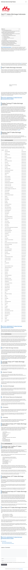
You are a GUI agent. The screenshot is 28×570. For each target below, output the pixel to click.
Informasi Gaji (4, 541)
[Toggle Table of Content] (19, 29)
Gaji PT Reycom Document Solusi (7, 542)
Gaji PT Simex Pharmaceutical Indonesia (8, 543)
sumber (6, 359)
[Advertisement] (14, 23)
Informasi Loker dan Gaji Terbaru (8, 1)
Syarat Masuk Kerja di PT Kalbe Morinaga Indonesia (9, 40)
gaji (20, 63)
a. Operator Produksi (6, 36)
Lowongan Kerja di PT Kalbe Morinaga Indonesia (9, 35)
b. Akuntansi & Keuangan (6, 37)
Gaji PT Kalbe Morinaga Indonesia (6, 30)
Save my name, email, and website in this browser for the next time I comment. (13, 562)
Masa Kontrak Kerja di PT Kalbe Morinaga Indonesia (9, 43)
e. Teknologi (5, 39)
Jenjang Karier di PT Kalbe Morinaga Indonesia (8, 42)
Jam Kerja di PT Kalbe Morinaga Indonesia (8, 44)
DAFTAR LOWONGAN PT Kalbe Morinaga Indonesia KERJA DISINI (11, 33)
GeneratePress (21, 568)
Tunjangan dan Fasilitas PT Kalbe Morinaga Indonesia (9, 41)
